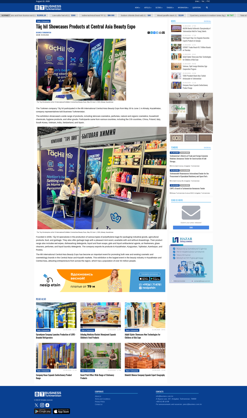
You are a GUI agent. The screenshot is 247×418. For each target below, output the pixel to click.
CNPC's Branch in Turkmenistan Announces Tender (187, 188)
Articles (147, 7)
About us (98, 396)
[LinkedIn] (151, 33)
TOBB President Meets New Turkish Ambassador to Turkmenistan (194, 77)
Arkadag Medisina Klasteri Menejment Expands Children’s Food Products (98, 336)
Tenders (174, 147)
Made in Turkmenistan (43, 21)
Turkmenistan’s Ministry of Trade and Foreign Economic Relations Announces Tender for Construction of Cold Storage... (189, 158)
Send (191, 227)
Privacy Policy (100, 402)
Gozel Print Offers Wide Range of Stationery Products (97, 377)
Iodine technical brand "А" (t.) (71, 15)
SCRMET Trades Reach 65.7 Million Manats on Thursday (197, 48)
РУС (208, 1)
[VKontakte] (154, 33)
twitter (36, 405)
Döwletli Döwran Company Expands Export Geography (145, 375)
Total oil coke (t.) (223, 15)
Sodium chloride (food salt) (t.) (109, 15)
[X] (149, 33)
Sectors (158, 7)
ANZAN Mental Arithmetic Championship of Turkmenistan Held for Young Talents (196, 30)
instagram (41, 405)
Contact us (98, 404)
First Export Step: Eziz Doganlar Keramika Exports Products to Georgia (196, 39)
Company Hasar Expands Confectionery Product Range (54, 377)
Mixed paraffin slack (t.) (143, 15)
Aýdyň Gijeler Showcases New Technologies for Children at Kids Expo (142, 336)
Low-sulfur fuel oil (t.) (36, 15)
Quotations (197, 7)
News (173, 21)
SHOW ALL (207, 21)
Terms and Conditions (102, 399)
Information (182, 7)
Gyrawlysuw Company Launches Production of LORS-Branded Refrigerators (56, 336)
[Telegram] (157, 33)
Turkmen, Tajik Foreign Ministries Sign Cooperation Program (195, 67)
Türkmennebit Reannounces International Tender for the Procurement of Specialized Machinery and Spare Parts (189, 175)
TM (202, 1)
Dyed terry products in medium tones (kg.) (185, 15)
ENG (197, 1)
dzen (47, 405)
